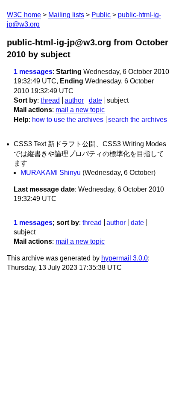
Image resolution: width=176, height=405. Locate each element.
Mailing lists (66, 14)
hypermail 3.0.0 (124, 258)
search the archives (137, 119)
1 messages (33, 71)
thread (50, 100)
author (74, 100)
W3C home (24, 14)
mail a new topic (80, 109)
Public (101, 14)
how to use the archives (67, 119)
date (95, 100)
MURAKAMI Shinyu (51, 172)
